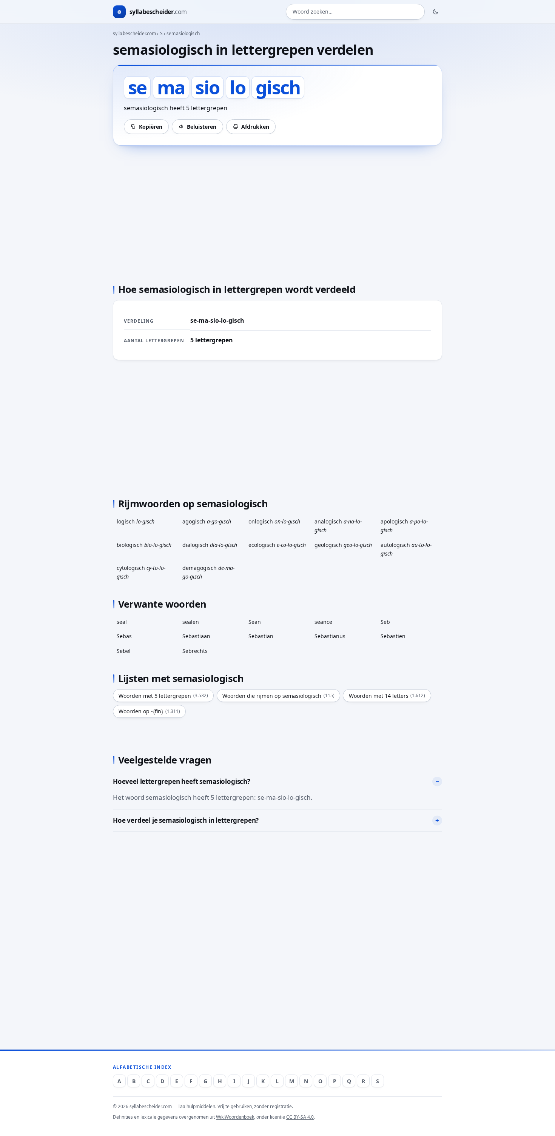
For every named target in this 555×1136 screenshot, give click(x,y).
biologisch (144, 544)
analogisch (338, 526)
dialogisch (209, 544)
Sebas (124, 636)
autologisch (406, 549)
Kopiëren (150, 126)
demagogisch (208, 572)
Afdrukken (255, 126)
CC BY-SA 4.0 (300, 1117)
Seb (385, 621)
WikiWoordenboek (235, 1117)
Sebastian (260, 636)
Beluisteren (201, 126)
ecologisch (277, 544)
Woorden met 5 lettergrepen (163, 695)
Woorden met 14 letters (387, 695)
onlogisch (274, 521)
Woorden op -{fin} (149, 711)
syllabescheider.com (134, 33)
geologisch (343, 544)
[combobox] (355, 12)
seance (323, 621)
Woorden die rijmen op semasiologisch (278, 695)
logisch (135, 521)
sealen (190, 621)
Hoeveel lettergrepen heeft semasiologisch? (181, 781)
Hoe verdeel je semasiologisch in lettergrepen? (186, 820)
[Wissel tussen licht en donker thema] (435, 11)
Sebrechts (195, 650)
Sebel (124, 650)
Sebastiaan (196, 636)
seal (122, 621)
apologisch (404, 526)
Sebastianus (329, 636)
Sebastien (393, 636)
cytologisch (141, 572)
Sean (254, 621)
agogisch (206, 521)
